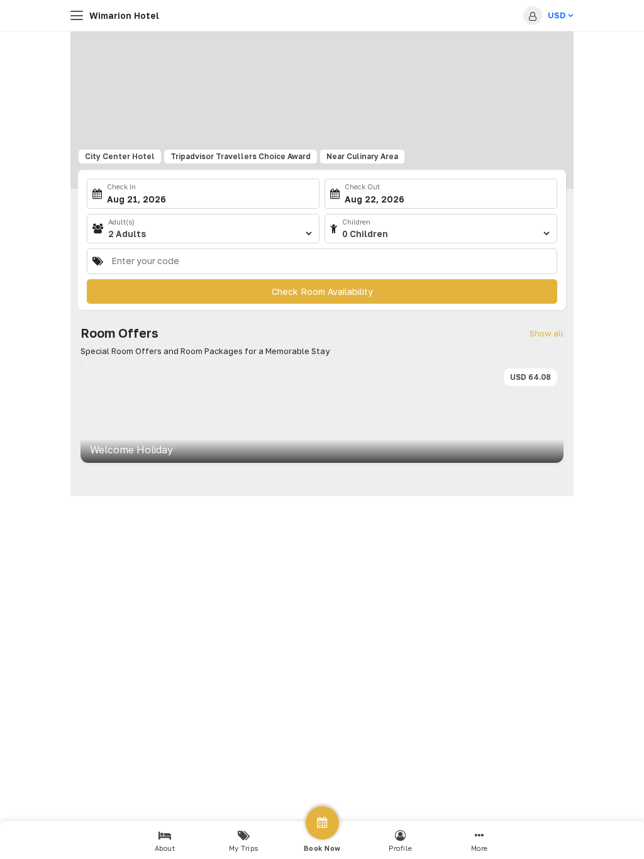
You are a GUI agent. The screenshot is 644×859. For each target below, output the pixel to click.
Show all (547, 333)
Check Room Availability (322, 291)
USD (556, 15)
